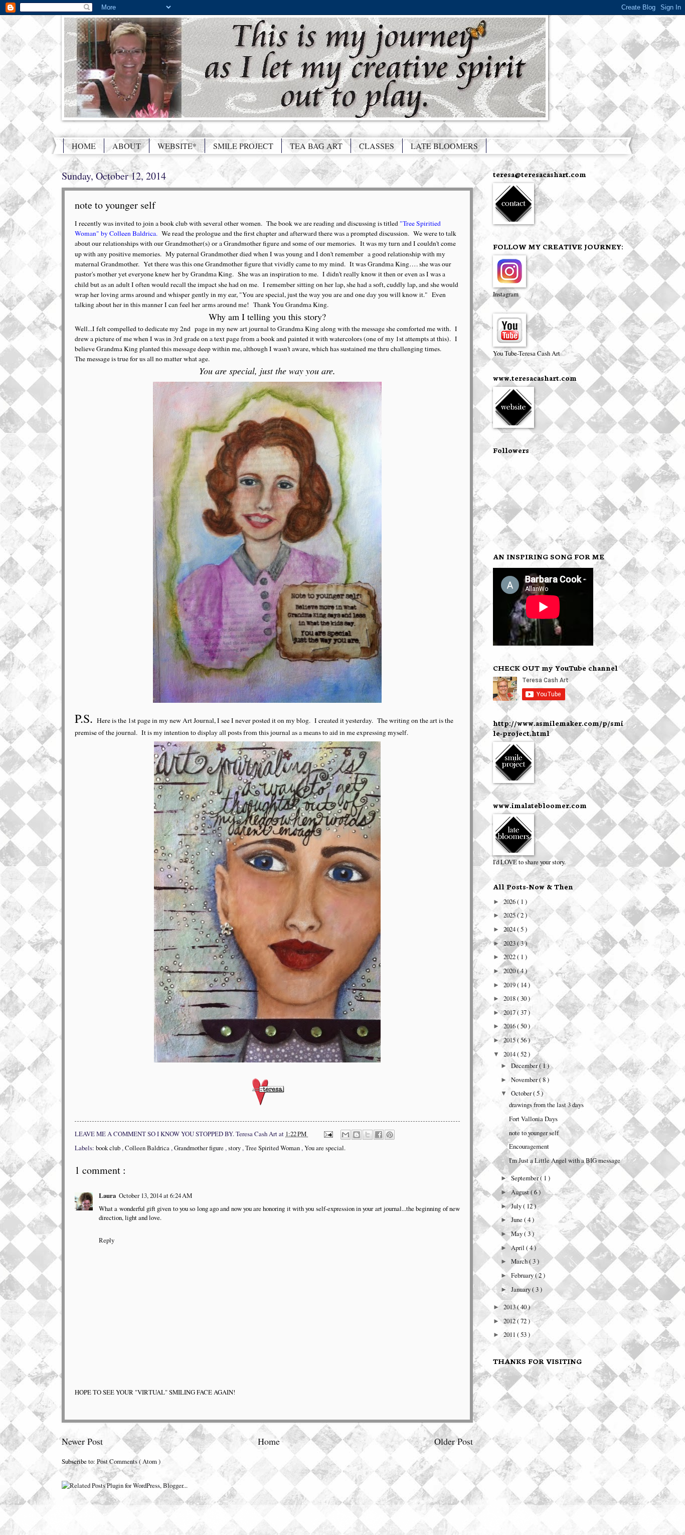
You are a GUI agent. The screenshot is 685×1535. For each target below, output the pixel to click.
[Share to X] (368, 1135)
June (517, 1219)
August (521, 1191)
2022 (510, 956)
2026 (510, 901)
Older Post (453, 1441)
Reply (106, 1240)
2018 (510, 998)
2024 (510, 929)
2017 (510, 1012)
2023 (510, 943)
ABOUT (126, 145)
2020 (510, 970)
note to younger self (534, 1132)
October (522, 1093)
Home (269, 1441)
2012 (510, 1320)
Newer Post (82, 1441)
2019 (510, 984)
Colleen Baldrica (148, 1147)
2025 (510, 914)
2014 (510, 1053)
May (517, 1233)
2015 (510, 1039)
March (520, 1261)
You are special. (325, 1147)
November (525, 1079)
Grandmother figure (199, 1147)
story (235, 1147)
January (521, 1289)
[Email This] (345, 1135)
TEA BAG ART (316, 145)
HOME (84, 145)
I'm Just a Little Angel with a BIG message (564, 1160)
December (525, 1065)
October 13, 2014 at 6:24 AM (155, 1195)
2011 (510, 1334)
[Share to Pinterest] (390, 1135)
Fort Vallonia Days (533, 1118)
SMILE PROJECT (243, 145)
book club (109, 1147)
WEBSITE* (177, 145)
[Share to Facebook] (379, 1135)
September (525, 1177)
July (517, 1205)
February (523, 1275)
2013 (510, 1306)
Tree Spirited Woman (273, 1147)
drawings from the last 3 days (546, 1104)
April (518, 1247)
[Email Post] (327, 1133)
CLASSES (376, 145)
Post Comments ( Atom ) (128, 1461)
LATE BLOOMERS (444, 145)
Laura (107, 1195)
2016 (510, 1025)
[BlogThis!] (357, 1135)
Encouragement (529, 1146)
